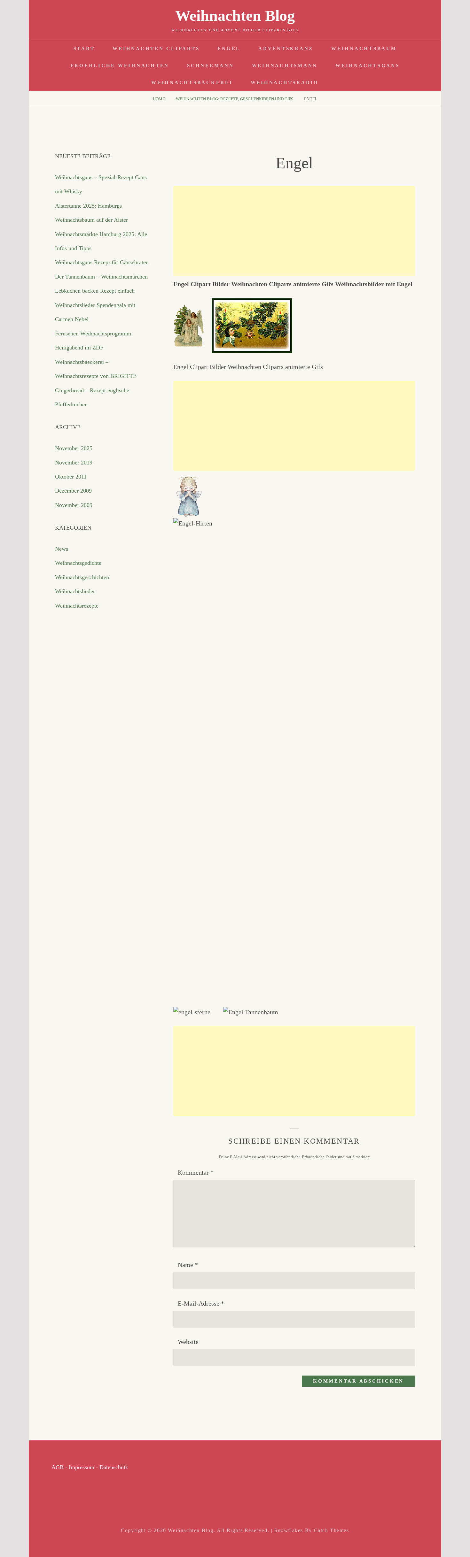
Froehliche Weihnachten (120, 65)
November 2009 (73, 505)
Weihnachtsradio (285, 82)
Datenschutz (113, 1467)
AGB (57, 1467)
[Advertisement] (294, 231)
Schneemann (210, 65)
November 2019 (73, 462)
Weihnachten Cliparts (156, 48)
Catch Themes (331, 1530)
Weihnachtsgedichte (78, 563)
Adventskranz (285, 48)
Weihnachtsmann (285, 65)
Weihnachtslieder (75, 591)
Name (188, 1264)
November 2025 (73, 448)
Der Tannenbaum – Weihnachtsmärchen (101, 276)
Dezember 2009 (73, 490)
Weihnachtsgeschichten (82, 577)
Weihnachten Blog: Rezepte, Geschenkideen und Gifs (235, 98)
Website (188, 1341)
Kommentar (196, 1172)
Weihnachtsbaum (364, 48)
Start (84, 48)
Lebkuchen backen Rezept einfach (95, 291)
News (61, 549)
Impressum (81, 1467)
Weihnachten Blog (235, 15)
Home (159, 98)
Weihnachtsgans (367, 65)
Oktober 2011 (71, 476)
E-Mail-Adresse (201, 1303)
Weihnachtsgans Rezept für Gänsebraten (102, 262)
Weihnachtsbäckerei (192, 82)
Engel (228, 48)
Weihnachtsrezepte (76, 605)
